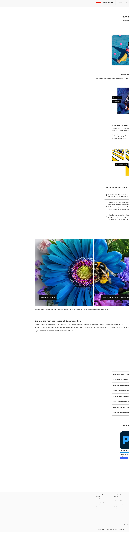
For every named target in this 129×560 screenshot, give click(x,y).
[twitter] (113, 529)
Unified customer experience (119, 502)
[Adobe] (99, 2)
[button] (100, 529)
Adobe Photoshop (115, 5)
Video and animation (100, 504)
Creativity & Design (108, 2)
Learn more (124, 458)
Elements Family (99, 510)
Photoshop (119, 2)
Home (97, 5)
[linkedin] (116, 529)
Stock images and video (100, 512)
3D (96, 508)
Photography (98, 500)
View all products (99, 514)
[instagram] (111, 529)
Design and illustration (100, 502)
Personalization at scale (118, 498)
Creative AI (98, 498)
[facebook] (108, 529)
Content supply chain (118, 500)
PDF (96, 506)
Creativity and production (119, 504)
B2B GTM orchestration (118, 506)
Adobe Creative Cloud (105, 5)
